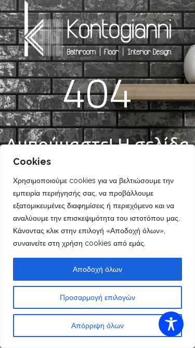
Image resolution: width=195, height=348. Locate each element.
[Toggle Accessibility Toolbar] (171, 324)
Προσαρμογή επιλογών (97, 297)
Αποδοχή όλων (97, 269)
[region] (97, 246)
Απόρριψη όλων (97, 325)
